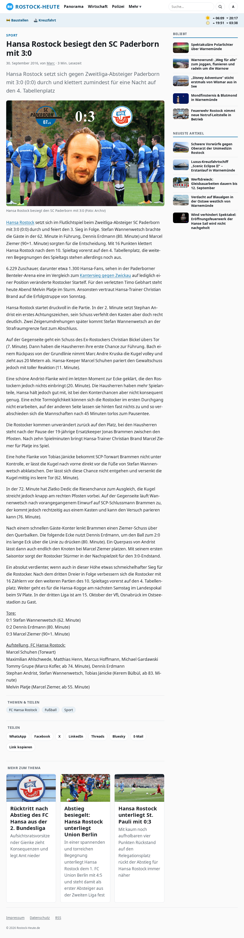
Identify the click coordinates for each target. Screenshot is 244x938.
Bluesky (118, 736)
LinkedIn (76, 736)
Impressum (15, 917)
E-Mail (138, 736)
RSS (58, 917)
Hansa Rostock (20, 222)
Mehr (133, 6)
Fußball (51, 710)
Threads (97, 736)
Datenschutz (40, 917)
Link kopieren (20, 747)
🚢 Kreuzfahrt (45, 20)
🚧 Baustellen (17, 20)
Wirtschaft (98, 6)
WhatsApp (17, 736)
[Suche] (220, 6)
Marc (51, 63)
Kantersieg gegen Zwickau (105, 275)
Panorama (74, 6)
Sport (12, 35)
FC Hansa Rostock (23, 710)
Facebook (42, 736)
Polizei (118, 6)
